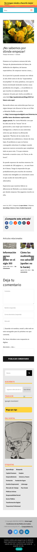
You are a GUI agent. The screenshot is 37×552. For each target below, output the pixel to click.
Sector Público (10, 499)
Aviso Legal (28, 521)
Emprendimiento (11, 477)
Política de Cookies (25, 524)
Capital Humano (11, 473)
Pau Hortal (24, 488)
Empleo (21, 473)
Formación (9, 480)
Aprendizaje (6, 208)
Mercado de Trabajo (12, 488)
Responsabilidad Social (13, 495)
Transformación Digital (13, 502)
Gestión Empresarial (25, 208)
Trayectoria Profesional (13, 506)
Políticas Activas (11, 491)
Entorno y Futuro (14, 208)
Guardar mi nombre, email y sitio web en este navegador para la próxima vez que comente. (18, 332)
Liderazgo (24, 484)
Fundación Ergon (20, 480)
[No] (35, 545)
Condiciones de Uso (13, 524)
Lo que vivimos (23, 205)
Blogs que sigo (11, 410)
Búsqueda (19, 469)
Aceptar (19, 549)
